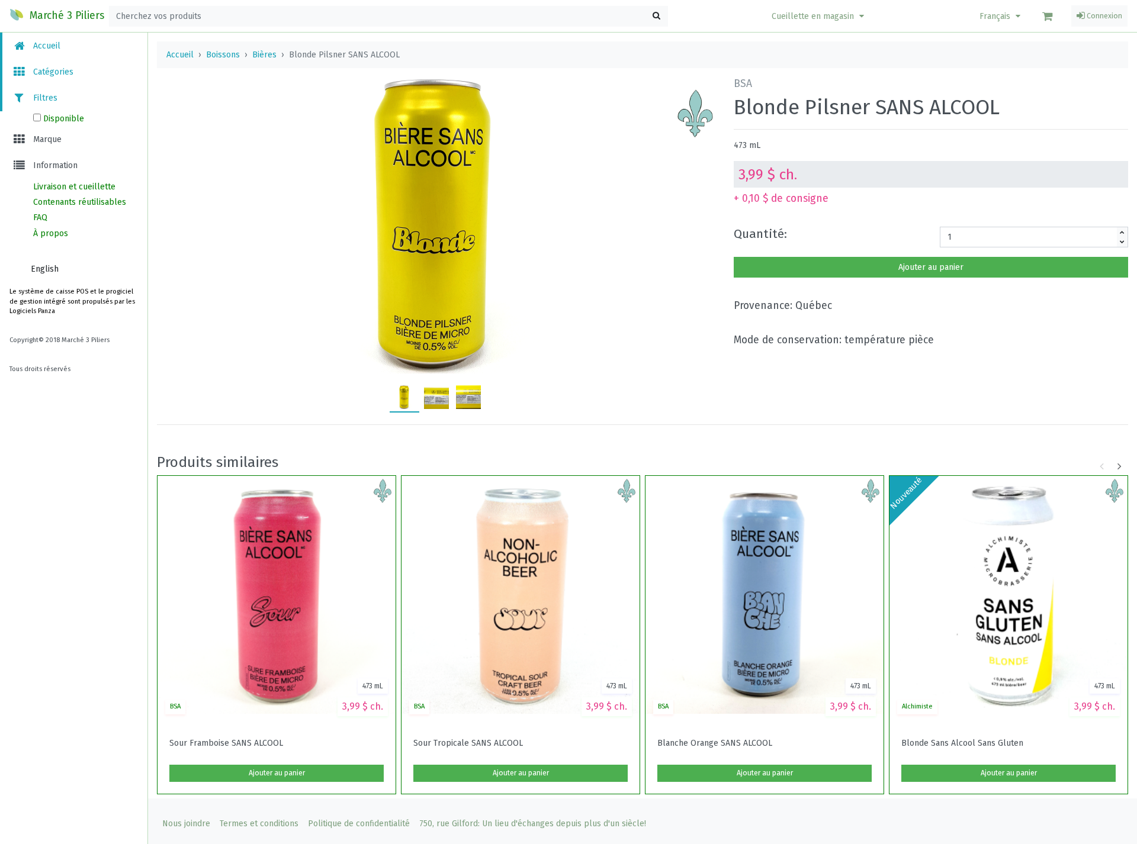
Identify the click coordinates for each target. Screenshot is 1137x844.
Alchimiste (917, 706)
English (45, 269)
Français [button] (996, 16)
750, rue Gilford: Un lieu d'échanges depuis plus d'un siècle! (532, 824)
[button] (819, 16)
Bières (264, 55)
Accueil (45, 46)
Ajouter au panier (930, 267)
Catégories (52, 72)
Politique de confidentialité (359, 824)
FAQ (40, 217)
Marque (46, 139)
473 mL (747, 145)
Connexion (1103, 16)
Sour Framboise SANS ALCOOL (226, 743)
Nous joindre (186, 824)
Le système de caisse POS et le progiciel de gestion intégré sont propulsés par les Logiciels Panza (72, 301)
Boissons (223, 55)
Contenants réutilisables (79, 202)
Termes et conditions (259, 824)
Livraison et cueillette (74, 187)
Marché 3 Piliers (65, 15)
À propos (50, 233)
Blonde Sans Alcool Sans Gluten (962, 743)
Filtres (44, 98)
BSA (175, 706)
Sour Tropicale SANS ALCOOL (468, 743)
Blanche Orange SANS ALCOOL (714, 743)
